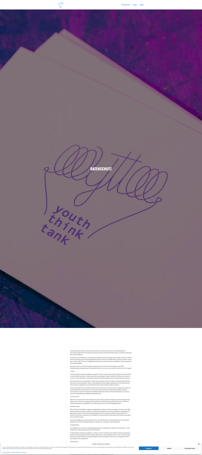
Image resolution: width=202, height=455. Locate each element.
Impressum (24, 452)
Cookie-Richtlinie (6, 452)
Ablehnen (169, 448)
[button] (199, 444)
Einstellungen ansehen (190, 448)
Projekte (135, 5)
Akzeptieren (149, 448)
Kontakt (142, 5)
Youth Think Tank (126, 5)
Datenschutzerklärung (16, 452)
